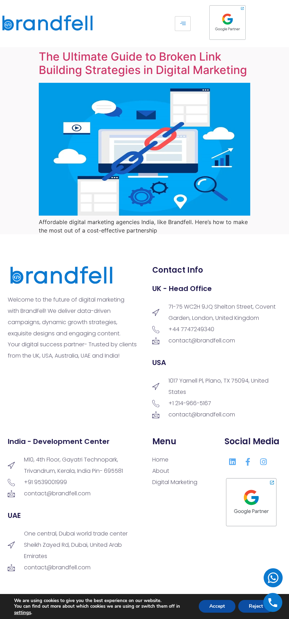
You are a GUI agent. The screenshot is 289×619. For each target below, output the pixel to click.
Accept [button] (217, 606)
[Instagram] (263, 462)
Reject (256, 606)
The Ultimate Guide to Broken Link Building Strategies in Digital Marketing (143, 63)
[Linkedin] (232, 462)
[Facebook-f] (248, 462)
